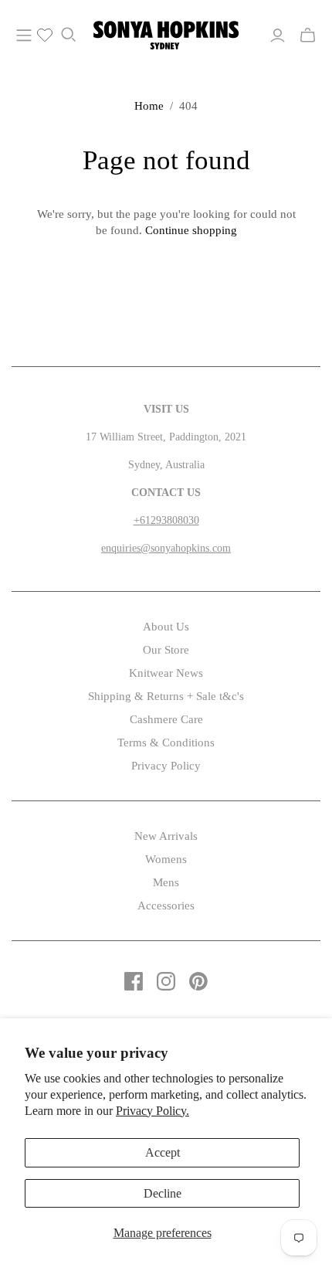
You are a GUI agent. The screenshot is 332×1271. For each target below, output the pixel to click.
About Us (166, 626)
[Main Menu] (24, 35)
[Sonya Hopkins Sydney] (166, 32)
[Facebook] (133, 981)
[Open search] (68, 34)
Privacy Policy (166, 766)
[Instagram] (166, 981)
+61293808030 (166, 520)
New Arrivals (166, 836)
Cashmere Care (166, 719)
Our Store (166, 650)
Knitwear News (166, 673)
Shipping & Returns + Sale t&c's (166, 696)
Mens (166, 882)
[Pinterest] (198, 981)
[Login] (277, 35)
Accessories (166, 905)
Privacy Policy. (152, 1110)
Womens (166, 859)
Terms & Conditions (166, 742)
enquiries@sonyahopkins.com (166, 548)
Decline (162, 1193)
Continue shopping (191, 230)
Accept (162, 1152)
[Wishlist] (38, 35)
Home (149, 106)
